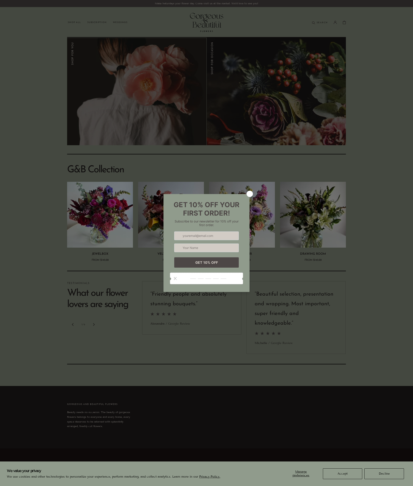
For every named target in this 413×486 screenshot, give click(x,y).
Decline (384, 473)
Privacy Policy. (209, 476)
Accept (342, 473)
